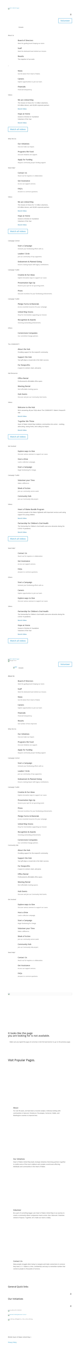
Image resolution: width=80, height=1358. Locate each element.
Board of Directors (25, 40)
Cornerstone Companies (27, 333)
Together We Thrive (26, 421)
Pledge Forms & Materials (28, 304)
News (20, 71)
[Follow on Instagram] (70, 1347)
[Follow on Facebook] (58, 1347)
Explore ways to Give (26, 451)
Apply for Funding (25, 159)
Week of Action (24, 488)
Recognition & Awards (27, 320)
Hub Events (22, 394)
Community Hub (24, 496)
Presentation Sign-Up (26, 283)
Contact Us (22, 173)
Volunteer (65, 20)
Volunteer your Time (26, 480)
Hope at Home (24, 114)
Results (21, 56)
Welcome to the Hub (26, 407)
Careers (21, 79)
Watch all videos (18, 129)
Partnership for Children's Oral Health (33, 523)
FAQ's (20, 188)
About (15, 1108)
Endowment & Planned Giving (30, 261)
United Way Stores (25, 312)
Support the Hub (25, 357)
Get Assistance (24, 181)
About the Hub (24, 349)
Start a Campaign (25, 246)
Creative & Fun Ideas (26, 275)
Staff (20, 48)
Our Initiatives (23, 144)
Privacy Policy (12, 1342)
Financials (22, 86)
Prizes (20, 291)
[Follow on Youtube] (62, 1347)
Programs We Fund (26, 151)
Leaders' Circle (24, 253)
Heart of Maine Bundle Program (31, 509)
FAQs (20, 569)
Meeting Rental (24, 386)
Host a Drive (23, 459)
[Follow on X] (66, 1347)
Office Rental (23, 378)
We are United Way (26, 100)
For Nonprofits (24, 365)
